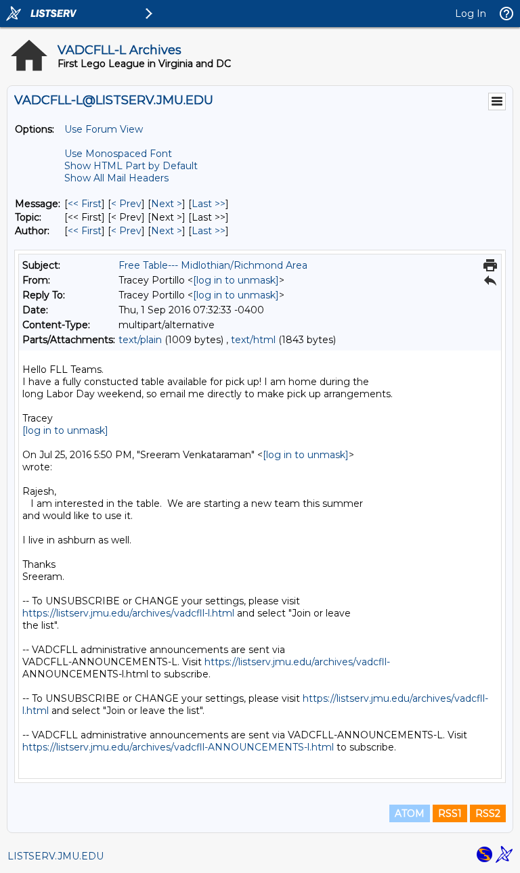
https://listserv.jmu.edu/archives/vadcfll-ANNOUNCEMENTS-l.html (178, 747)
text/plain (140, 340)
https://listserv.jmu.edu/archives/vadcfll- (297, 662)
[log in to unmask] (236, 280)
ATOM (410, 813)
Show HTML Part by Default (131, 166)
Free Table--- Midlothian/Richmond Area (212, 265)
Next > (166, 204)
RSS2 (487, 813)
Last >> (208, 204)
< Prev (126, 204)
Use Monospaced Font (118, 154)
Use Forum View (103, 129)
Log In (470, 13)
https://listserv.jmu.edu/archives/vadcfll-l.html (128, 613)
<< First (85, 204)
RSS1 (450, 813)
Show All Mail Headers (116, 178)
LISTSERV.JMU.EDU (55, 856)
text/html (253, 340)
